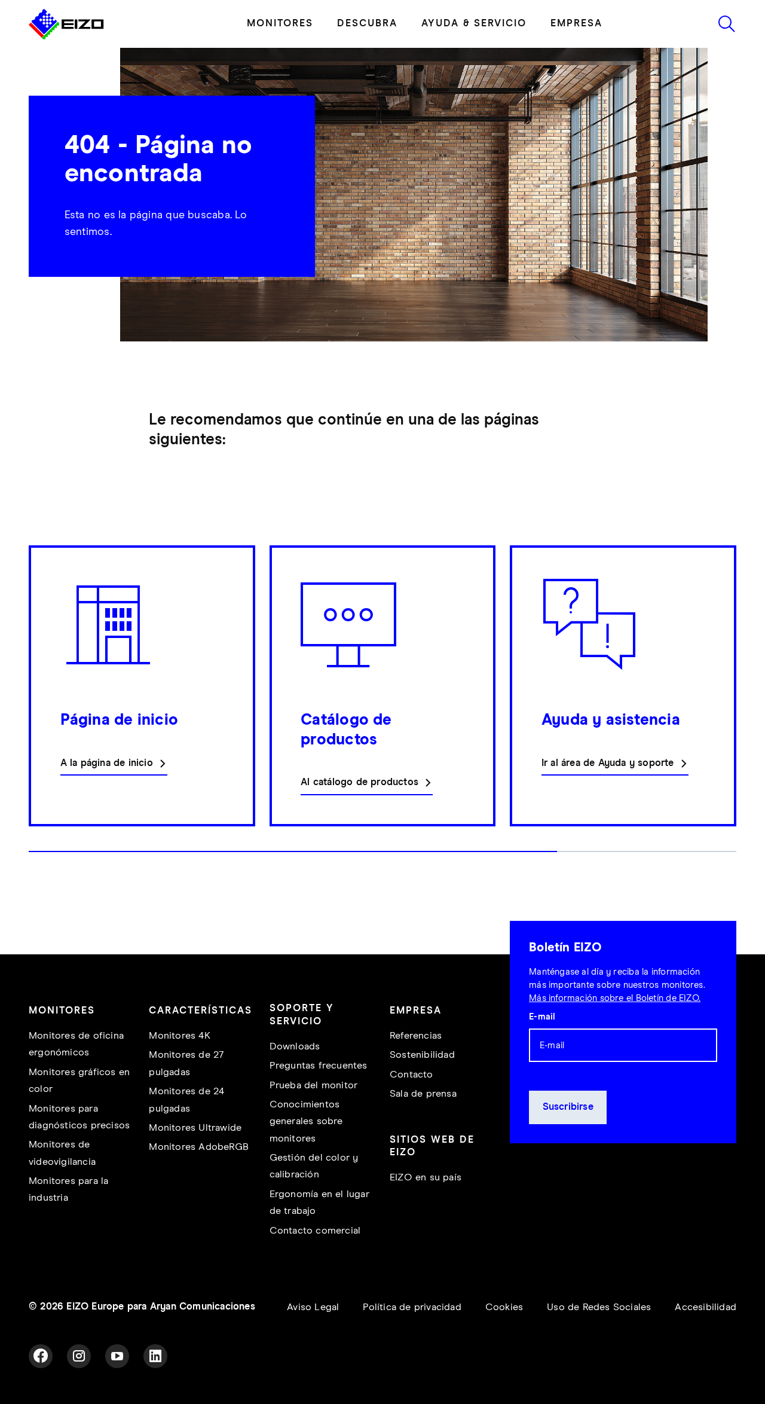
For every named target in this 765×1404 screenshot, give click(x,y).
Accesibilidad (705, 1307)
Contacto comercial (315, 1231)
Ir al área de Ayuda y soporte (607, 763)
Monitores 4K (179, 1036)
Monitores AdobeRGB (199, 1147)
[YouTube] (117, 1356)
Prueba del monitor (314, 1086)
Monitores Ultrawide (195, 1128)
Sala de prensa (423, 1094)
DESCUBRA (367, 24)
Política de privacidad (412, 1307)
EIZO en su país (425, 1178)
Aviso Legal (313, 1307)
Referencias (416, 1036)
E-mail (542, 1016)
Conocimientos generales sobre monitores (306, 1122)
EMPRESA (576, 24)
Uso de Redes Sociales (599, 1307)
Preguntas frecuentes (319, 1066)
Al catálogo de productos (359, 782)
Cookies (504, 1307)
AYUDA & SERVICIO (474, 24)
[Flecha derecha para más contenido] (732, 705)
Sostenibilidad (422, 1055)
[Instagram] (79, 1356)
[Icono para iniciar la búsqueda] (726, 23)
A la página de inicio (106, 763)
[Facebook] (41, 1356)
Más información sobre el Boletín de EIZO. (614, 998)
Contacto (411, 1075)
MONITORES (280, 24)
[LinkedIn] (155, 1356)
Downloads (295, 1047)
